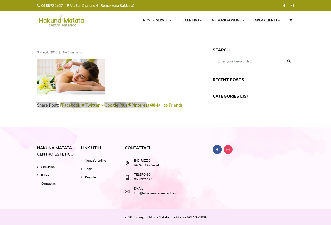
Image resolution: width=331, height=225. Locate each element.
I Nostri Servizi (154, 20)
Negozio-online (226, 20)
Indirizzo (142, 160)
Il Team (46, 175)
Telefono (142, 174)
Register (91, 177)
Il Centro (190, 20)
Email (138, 188)
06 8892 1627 (52, 5)
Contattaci (48, 183)
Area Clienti (265, 20)
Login (89, 169)
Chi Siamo (48, 167)
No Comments (72, 52)
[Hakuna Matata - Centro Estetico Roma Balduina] (51, 20)
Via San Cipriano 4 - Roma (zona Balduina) (102, 5)
